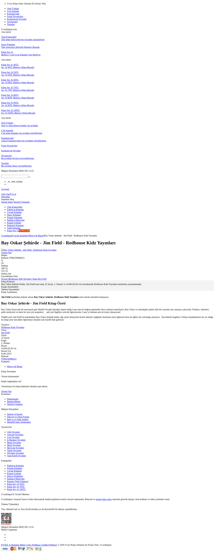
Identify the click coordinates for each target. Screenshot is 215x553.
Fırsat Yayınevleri (15, 16)
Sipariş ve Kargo (15, 414)
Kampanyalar (13, 14)
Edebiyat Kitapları (15, 465)
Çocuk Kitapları (20, 235)
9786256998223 (8, 359)
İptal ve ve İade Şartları (17, 419)
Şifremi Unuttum (15, 404)
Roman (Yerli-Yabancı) (17, 481)
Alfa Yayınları (13, 432)
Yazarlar (11, 24)
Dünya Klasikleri (15, 476)
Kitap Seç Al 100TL (16, 489)
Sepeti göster (7, 202)
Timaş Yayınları (14, 450)
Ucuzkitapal (6, 235)
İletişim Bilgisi (13, 401)
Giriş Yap (5, 194)
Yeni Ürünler (13, 8)
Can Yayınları (13, 437)
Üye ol (13, 194)
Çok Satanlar (13, 11)
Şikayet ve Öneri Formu (18, 417)
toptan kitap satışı (104, 499)
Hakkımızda (12, 399)
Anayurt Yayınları (15, 434)
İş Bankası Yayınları (16, 440)
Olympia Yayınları (15, 453)
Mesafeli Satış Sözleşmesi (19, 422)
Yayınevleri (12, 21)
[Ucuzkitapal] (2, 173)
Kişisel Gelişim (14, 473)
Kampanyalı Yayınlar (16, 19)
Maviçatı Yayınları (15, 448)
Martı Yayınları (14, 445)
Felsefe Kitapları (14, 468)
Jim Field (5, 332)
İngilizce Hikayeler (16, 479)
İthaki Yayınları (14, 442)
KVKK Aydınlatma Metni (13, 545)
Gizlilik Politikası (49, 545)
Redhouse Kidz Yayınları (12, 327)
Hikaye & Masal (35, 235)
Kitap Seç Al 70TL (16, 486)
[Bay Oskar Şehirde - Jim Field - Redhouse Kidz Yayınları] (28, 250)
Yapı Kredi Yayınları (16, 455)
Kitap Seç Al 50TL (16, 484)
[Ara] (29, 177)
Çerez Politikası (33, 545)
